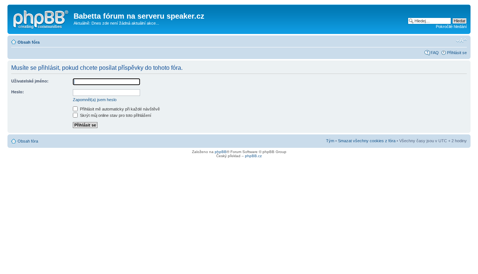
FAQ (435, 52)
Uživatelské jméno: (30, 81)
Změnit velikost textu (461, 40)
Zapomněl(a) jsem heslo (95, 99)
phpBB (221, 152)
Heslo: (17, 92)
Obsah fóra (29, 42)
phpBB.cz (253, 156)
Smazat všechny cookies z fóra (366, 140)
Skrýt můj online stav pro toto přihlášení (115, 115)
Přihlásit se (457, 52)
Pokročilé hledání (451, 26)
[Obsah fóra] (41, 18)
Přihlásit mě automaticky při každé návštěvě (119, 109)
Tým (330, 140)
